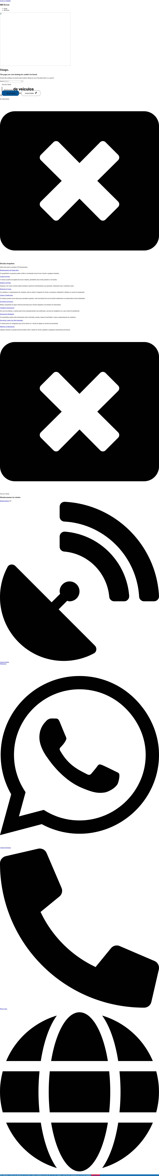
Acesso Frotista (29, 93)
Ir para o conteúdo (5, 1)
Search (2, 81)
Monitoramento (11, 93)
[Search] (22, 81)
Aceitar (93, 1175)
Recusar (97, 1175)
